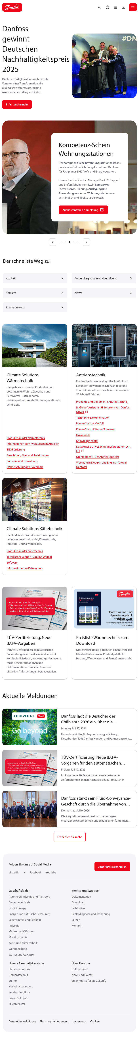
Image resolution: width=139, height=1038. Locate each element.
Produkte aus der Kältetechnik (25, 551)
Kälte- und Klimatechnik (23, 943)
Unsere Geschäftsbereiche (26, 963)
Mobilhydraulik (18, 937)
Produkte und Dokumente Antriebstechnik (102, 401)
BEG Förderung (16, 449)
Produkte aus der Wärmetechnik (26, 438)
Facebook (35, 872)
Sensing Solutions (19, 992)
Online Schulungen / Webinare (25, 467)
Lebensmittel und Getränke (25, 919)
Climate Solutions (19, 969)
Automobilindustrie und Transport (29, 896)
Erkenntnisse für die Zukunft (89, 980)
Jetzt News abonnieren (112, 866)
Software (12, 562)
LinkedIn (14, 872)
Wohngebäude (18, 948)
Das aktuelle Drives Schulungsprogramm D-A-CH (103, 449)
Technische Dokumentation (92, 417)
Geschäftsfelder (19, 890)
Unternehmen (80, 969)
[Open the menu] (133, 7)
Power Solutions (18, 998)
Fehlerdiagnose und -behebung (91, 914)
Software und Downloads (22, 461)
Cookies (95, 1021)
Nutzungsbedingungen (54, 1021)
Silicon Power (17, 1004)
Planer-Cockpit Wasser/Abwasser (95, 429)
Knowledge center (87, 441)
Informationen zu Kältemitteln (25, 568)
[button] (115, 7)
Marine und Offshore (21, 931)
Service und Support (85, 890)
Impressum (79, 1021)
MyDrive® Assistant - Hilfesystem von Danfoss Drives (103, 410)
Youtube (51, 872)
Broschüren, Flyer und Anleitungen (28, 455)
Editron (13, 980)
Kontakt (76, 925)
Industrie (14, 925)
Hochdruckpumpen (20, 986)
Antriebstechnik (18, 975)
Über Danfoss (81, 963)
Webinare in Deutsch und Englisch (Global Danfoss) (101, 465)
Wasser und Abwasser (22, 954)
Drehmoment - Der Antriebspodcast (97, 456)
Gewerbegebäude (19, 902)
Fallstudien (78, 908)
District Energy (17, 908)
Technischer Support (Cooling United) (29, 557)
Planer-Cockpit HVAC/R (90, 423)
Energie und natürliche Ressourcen (29, 914)
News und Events (82, 975)
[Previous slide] (52, 242)
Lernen (76, 919)
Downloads (83, 435)
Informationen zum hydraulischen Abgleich (33, 443)
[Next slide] (86, 242)
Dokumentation (81, 896)
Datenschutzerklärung (22, 1021)
